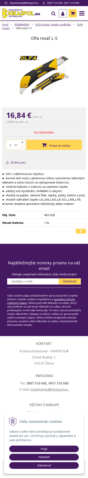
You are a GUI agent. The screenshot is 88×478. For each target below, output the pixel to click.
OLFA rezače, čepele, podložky (53, 24)
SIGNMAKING (21, 24)
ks (16, 145)
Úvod (5, 24)
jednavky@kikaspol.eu (51, 389)
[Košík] (73, 13)
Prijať (44, 449)
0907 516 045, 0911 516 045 (63, 3)
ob (32, 389)
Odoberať (70, 281)
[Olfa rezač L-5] (44, 74)
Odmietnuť (44, 465)
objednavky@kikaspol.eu (23, 3)
